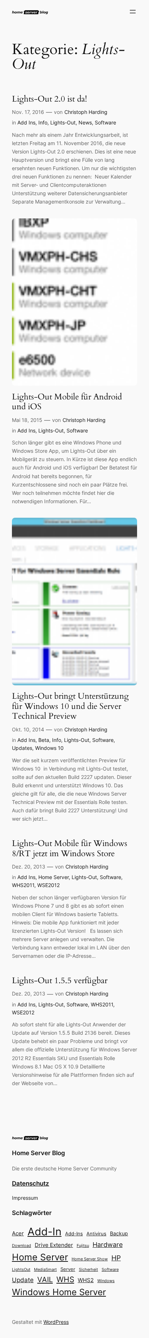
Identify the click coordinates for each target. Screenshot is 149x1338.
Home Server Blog (38, 1153)
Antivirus (96, 1233)
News (85, 122)
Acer (18, 1233)
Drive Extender (54, 1245)
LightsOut (21, 1269)
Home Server (53, 877)
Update (23, 1280)
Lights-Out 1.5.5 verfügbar (59, 981)
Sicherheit (88, 1269)
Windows (106, 1280)
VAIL (45, 1279)
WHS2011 (23, 885)
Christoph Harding (85, 112)
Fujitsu (83, 1245)
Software (105, 122)
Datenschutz (30, 1183)
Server (67, 1269)
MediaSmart (45, 1269)
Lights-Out (63, 122)
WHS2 (86, 1280)
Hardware (108, 1244)
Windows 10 (49, 748)
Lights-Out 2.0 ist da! (49, 99)
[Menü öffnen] (132, 11)
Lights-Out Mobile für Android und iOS (67, 402)
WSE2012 (48, 885)
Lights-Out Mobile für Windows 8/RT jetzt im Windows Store (69, 848)
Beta (43, 740)
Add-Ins (74, 1233)
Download (21, 1245)
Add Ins (26, 122)
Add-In (44, 1231)
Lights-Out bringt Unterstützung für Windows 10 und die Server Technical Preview (70, 706)
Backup (119, 1233)
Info (42, 122)
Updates (22, 748)
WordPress (56, 1322)
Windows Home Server (59, 1292)
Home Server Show (90, 1258)
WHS (65, 1279)
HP (116, 1258)
